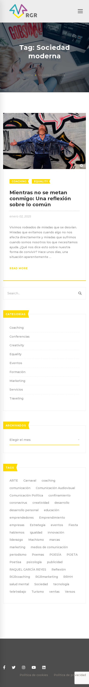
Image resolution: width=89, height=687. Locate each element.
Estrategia (37, 525)
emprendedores (22, 517)
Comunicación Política (26, 495)
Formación (17, 372)
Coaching (19, 181)
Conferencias (20, 336)
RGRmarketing (46, 577)
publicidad (55, 562)
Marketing (17, 381)
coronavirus (18, 503)
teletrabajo (18, 591)
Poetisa (15, 562)
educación (51, 510)
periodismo (18, 554)
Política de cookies (34, 675)
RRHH (68, 577)
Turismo (37, 591)
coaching (48, 480)
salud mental (19, 584)
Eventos (16, 363)
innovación (56, 532)
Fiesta (73, 525)
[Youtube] (33, 667)
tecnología (61, 584)
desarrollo (61, 503)
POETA (72, 554)
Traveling (16, 398)
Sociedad (41, 584)
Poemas (38, 554)
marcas (54, 540)
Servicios (16, 389)
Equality (41, 181)
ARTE (14, 480)
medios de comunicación (49, 547)
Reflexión (59, 569)
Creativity (17, 345)
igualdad (36, 532)
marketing (17, 547)
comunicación (20, 488)
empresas (17, 525)
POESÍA (55, 554)
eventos (57, 525)
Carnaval (29, 480)
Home (28, 75)
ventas (54, 591)
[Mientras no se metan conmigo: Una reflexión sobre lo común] (44, 115)
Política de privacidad (70, 675)
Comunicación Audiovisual (55, 488)
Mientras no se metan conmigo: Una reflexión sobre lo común (40, 198)
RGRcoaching (20, 577)
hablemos (17, 532)
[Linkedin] (44, 667)
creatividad (40, 503)
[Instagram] (23, 667)
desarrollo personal (24, 510)
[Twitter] (13, 667)
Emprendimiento (52, 517)
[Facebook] (4, 667)
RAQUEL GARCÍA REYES (28, 569)
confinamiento (59, 495)
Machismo (36, 540)
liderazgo (16, 540)
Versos (70, 591)
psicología (34, 562)
